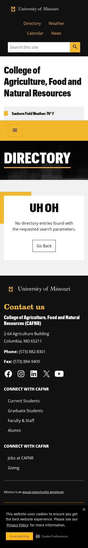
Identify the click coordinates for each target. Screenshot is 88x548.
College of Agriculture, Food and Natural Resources (42, 81)
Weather (57, 23)
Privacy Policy (17, 525)
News (56, 33)
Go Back (44, 246)
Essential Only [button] (19, 536)
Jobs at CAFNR (20, 458)
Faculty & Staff (21, 420)
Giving (13, 467)
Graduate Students (25, 410)
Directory (32, 23)
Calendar (35, 33)
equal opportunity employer (43, 492)
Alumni (14, 430)
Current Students (24, 401)
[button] (52, 536)
